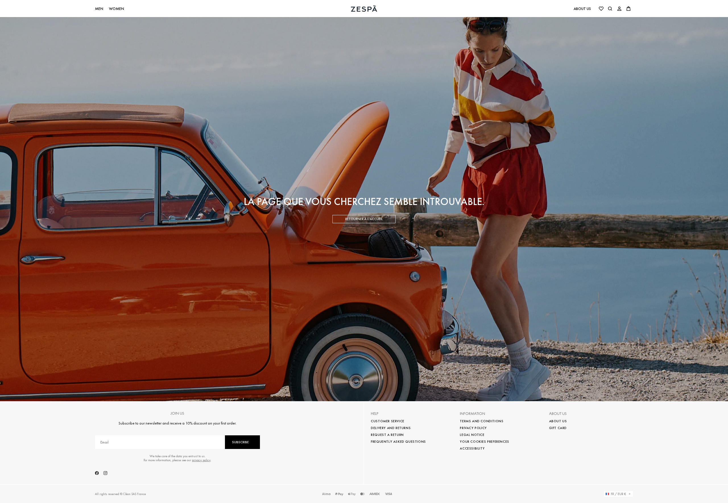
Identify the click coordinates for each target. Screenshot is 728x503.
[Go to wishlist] (601, 8)
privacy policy (201, 460)
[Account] (619, 8)
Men (99, 8)
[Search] (610, 8)
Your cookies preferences (484, 441)
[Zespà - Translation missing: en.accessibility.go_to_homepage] (364, 8)
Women (116, 8)
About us (582, 8)
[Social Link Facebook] (97, 473)
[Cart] (628, 8)
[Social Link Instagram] (105, 473)
